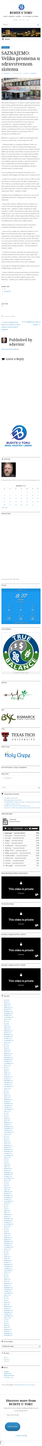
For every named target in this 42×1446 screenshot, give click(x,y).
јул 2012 (6, 1320)
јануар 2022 (7, 1101)
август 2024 (7, 1042)
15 (21, 498)
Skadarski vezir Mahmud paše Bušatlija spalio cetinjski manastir (22, 807)
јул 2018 (6, 1182)
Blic (5, 1357)
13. (13, 863)
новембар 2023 (8, 1059)
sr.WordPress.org (8, 1377)
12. (13, 861)
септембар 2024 (8, 1040)
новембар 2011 (8, 1335)
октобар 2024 (8, 1038)
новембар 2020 (8, 1128)
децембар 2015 (8, 1241)
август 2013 (7, 1295)
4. (13, 841)
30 (27, 505)
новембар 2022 (8, 1082)
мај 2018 (6, 1186)
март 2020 (7, 1144)
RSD (11, 579)
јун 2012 (6, 1322)
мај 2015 (6, 1255)
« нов (2, 507)
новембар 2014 (8, 1266)
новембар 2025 (8, 1013)
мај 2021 (6, 1117)
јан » (6, 507)
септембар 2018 (8, 1178)
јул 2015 (6, 1251)
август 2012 (7, 1318)
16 (27, 498)
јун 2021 (6, 1115)
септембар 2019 (8, 1155)
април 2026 (7, 1004)
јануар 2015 (7, 1262)
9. (17, 853)
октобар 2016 (8, 1222)
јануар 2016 (7, 1239)
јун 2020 (6, 1138)
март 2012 (7, 1327)
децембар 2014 (8, 1264)
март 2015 (7, 1258)
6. (15, 846)
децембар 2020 (8, 1126)
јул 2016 (6, 1228)
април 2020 (7, 1142)
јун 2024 (6, 1046)
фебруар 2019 (8, 1168)
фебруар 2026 (8, 1008)
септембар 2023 (9, 1063)
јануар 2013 (7, 1308)
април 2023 (7, 1073)
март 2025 (7, 1029)
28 (16, 505)
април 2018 (7, 1188)
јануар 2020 (7, 1147)
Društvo (5, 47)
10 (32, 495)
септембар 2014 (8, 1270)
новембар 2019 (8, 1151)
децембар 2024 (8, 1034)
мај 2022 (6, 1094)
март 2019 (7, 1166)
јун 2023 (6, 1069)
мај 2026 (6, 1002)
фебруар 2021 (8, 1122)
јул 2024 (6, 1044)
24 (32, 501)
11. (14, 858)
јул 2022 (6, 1090)
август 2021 (7, 1111)
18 (37, 498)
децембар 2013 (8, 1287)
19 (4, 501)
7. (14, 848)
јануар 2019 (7, 1170)
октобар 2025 (8, 1015)
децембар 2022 (8, 1080)
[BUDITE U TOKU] (21, 32)
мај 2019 (6, 1163)
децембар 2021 (8, 1103)
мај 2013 (6, 1300)
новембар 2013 (8, 1289)
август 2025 (7, 1019)
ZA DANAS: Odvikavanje (11, 798)
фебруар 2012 (8, 1329)
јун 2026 (6, 1000)
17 (32, 498)
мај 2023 (6, 1071)
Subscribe (13, 1427)
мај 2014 (6, 1278)
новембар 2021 (8, 1105)
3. (13, 838)
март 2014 (7, 1281)
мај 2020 (6, 1140)
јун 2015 (6, 1253)
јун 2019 (6, 1161)
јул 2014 (6, 1274)
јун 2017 (6, 1207)
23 (27, 501)
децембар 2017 (8, 1195)
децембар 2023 (8, 1057)
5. (13, 843)
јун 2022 (6, 1092)
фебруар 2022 (8, 1099)
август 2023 (7, 1065)
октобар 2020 (8, 1130)
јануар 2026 (7, 1009)
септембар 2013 (8, 1293)
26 (4, 505)
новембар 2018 (8, 1174)
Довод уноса (7, 1373)
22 (21, 501)
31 (32, 505)
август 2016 (7, 1226)
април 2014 (7, 1279)
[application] (21, 828)
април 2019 (7, 1165)
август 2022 (7, 1088)
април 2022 (7, 1096)
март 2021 (7, 1120)
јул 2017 (6, 1205)
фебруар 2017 (8, 1214)
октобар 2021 (8, 1107)
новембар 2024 (8, 1036)
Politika (6, 1361)
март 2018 (7, 1189)
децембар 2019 (8, 1149)
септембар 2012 (8, 1316)
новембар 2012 (8, 1312)
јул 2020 (6, 1136)
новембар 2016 (8, 1220)
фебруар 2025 (8, 1031)
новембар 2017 (8, 1197)
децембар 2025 (8, 1011)
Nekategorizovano (28, 1385)
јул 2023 (6, 1067)
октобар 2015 (7, 1245)
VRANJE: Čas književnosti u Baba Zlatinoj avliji (17, 806)
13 (10, 498)
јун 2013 (6, 1299)
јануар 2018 (7, 1193)
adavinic (7, 73)
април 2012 (7, 1325)
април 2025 (7, 1027)
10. (15, 856)
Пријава (6, 1371)
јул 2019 (6, 1159)
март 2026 (7, 1006)
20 (10, 501)
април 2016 (7, 1233)
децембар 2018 (8, 1172)
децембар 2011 (8, 1333)
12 (4, 498)
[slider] (35, 828)
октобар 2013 (8, 1291)
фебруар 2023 (8, 1076)
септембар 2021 (8, 1109)
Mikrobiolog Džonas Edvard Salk (12, 800)
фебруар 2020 (8, 1145)
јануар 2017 (7, 1216)
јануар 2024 (7, 1055)
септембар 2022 (9, 1086)
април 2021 (7, 1119)
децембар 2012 (8, 1310)
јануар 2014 (7, 1285)
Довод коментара (9, 1375)
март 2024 (7, 1052)
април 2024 (7, 1050)
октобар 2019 (8, 1153)
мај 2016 (6, 1232)
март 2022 (7, 1098)
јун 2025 (6, 1023)
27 (10, 505)
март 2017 (7, 1212)
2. (14, 836)
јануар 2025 (7, 1032)
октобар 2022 (8, 1084)
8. (15, 851)
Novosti (6, 1359)
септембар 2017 (8, 1201)
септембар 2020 (9, 1132)
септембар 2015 (8, 1247)
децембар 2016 (8, 1218)
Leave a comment (30, 73)
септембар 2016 (8, 1224)
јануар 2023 (7, 1078)
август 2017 (7, 1203)
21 (15, 501)
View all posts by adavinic (10, 349)
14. (14, 866)
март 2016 (7, 1235)
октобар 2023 (8, 1061)
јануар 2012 (7, 1331)
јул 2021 (6, 1113)
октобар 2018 (8, 1176)
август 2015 (7, 1249)
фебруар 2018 (8, 1191)
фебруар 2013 (8, 1306)
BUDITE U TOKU (21, 13)
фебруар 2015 (8, 1260)
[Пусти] (5, 828)
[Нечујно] (30, 828)
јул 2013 (6, 1297)
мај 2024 (6, 1048)
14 (15, 498)
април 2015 (7, 1256)
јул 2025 (6, 1021)
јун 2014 (6, 1276)
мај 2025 (6, 1025)
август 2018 (7, 1180)
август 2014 (7, 1272)
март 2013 (7, 1304)
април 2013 (7, 1302)
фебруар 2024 (8, 1053)
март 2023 (7, 1075)
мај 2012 (6, 1323)
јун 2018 (6, 1184)
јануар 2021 (7, 1124)
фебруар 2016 (8, 1237)
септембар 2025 (8, 1017)
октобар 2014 (7, 1268)
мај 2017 (6, 1209)
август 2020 (7, 1134)
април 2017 (7, 1211)
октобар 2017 (8, 1199)
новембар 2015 (8, 1243)
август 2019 (7, 1157)
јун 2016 (6, 1230)
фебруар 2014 (8, 1283)
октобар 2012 (8, 1314)
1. (14, 833)
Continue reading (21, 1436)
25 (37, 501)
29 (21, 505)
